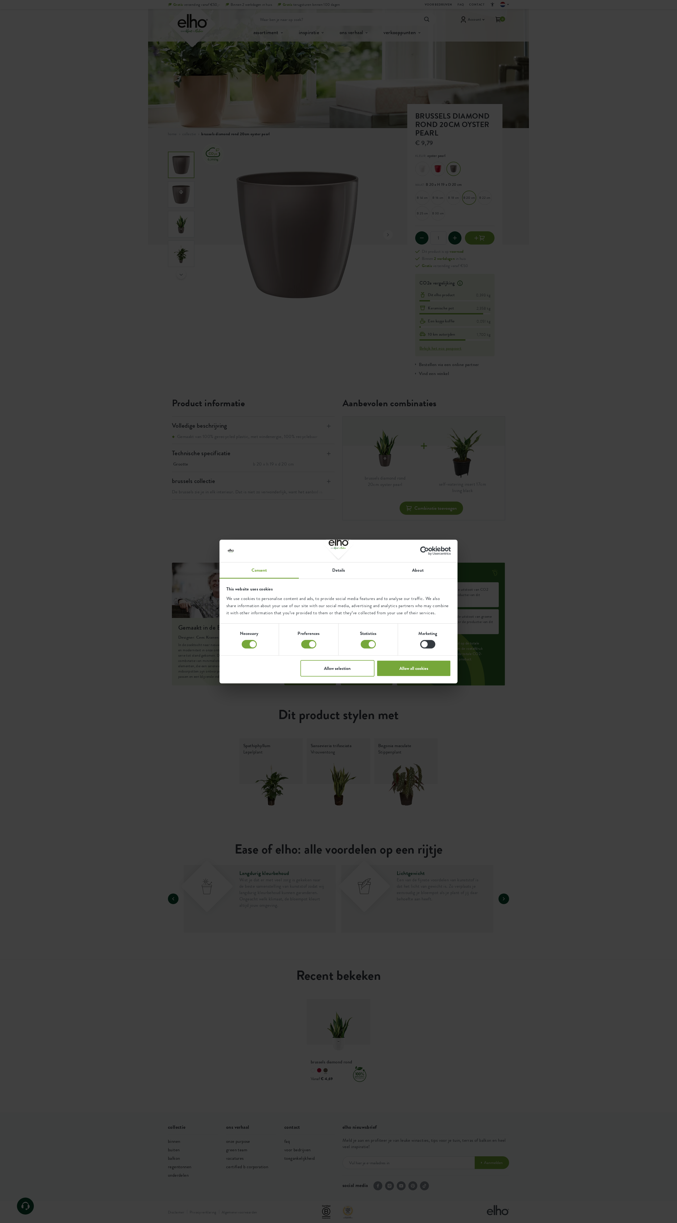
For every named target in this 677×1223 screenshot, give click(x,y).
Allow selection (337, 668)
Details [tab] (338, 570)
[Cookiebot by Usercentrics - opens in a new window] (428, 550)
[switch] (308, 644)
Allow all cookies (413, 668)
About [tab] (418, 570)
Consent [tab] (259, 570)
